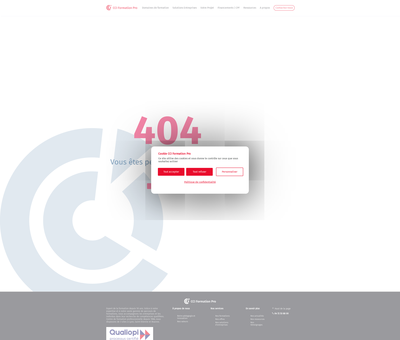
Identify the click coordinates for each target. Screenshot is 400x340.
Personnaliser (229, 171)
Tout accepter (171, 171)
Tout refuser (199, 171)
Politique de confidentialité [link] (200, 181)
